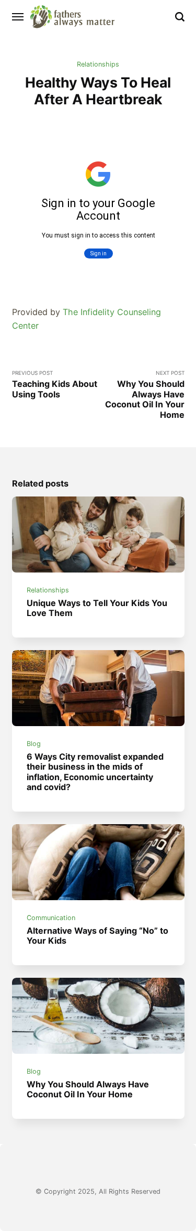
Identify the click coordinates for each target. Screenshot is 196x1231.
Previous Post (54, 384)
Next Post (145, 394)
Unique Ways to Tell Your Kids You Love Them (97, 608)
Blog (34, 744)
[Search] (180, 17)
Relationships (98, 64)
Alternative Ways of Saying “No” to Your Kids (97, 935)
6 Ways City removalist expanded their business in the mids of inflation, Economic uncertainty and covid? (95, 771)
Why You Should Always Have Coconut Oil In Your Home (88, 1089)
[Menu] (18, 17)
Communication (51, 918)
